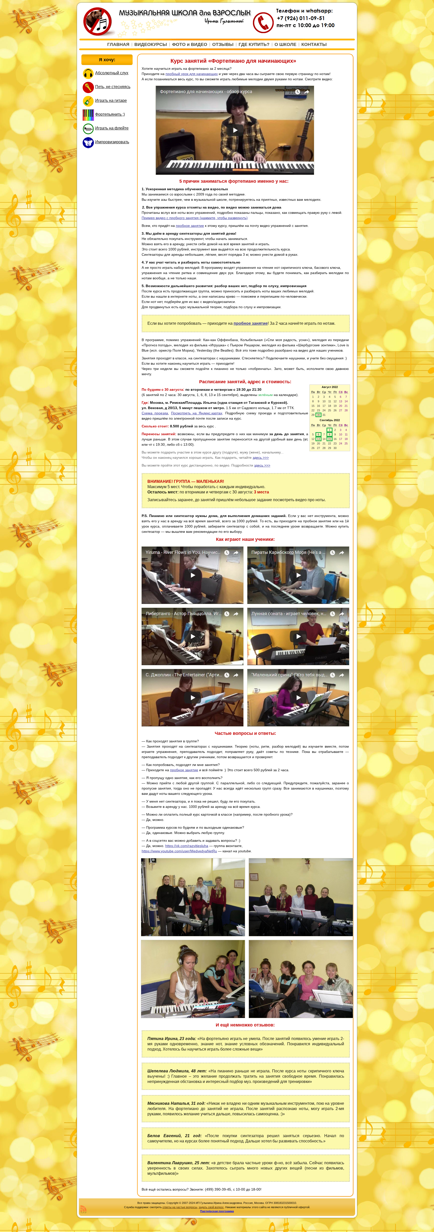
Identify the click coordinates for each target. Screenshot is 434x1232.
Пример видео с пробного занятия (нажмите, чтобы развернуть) (195, 218)
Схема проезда (155, 413)
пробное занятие (190, 226)
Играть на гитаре (111, 100)
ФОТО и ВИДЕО (189, 44)
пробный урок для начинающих (192, 74)
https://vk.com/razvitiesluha (186, 846)
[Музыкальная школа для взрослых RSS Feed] (83, 1209)
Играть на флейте (112, 128)
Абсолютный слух (111, 73)
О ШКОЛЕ (285, 44)
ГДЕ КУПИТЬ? (254, 44)
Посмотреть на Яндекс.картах (196, 413)
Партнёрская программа (217, 1211)
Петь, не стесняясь (112, 87)
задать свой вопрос (211, 1207)
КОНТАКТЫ (314, 44)
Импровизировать (112, 142)
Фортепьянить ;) (110, 114)
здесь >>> (261, 458)
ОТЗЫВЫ (223, 44)
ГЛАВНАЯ (118, 44)
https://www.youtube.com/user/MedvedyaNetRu (179, 851)
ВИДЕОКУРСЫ (150, 44)
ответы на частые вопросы (179, 1207)
